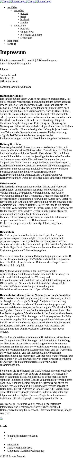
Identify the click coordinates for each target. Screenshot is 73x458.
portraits (24, 28)
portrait (24, 13)
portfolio (12, 7)
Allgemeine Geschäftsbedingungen (25, 450)
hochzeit (24, 19)
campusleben (27, 31)
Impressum (13, 444)
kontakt (11, 43)
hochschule (20, 25)
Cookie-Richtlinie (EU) (19, 447)
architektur (26, 37)
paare (23, 16)
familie (24, 22)
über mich (13, 40)
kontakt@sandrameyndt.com (22, 435)
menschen (19, 10)
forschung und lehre (31, 34)
